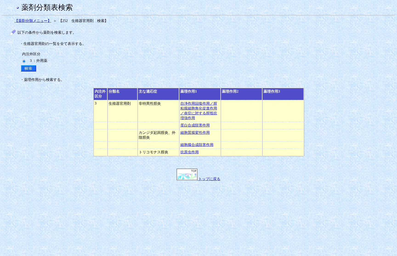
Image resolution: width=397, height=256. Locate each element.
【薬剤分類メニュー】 (32, 21)
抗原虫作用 (189, 152)
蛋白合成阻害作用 (195, 125)
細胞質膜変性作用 (195, 133)
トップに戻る (208, 179)
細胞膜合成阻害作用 (196, 145)
